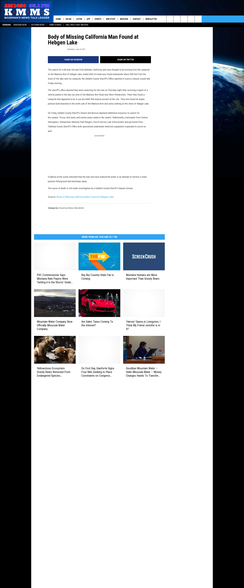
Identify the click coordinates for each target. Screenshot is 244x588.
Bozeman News (38, 25)
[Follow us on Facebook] (184, 19)
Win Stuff (110, 19)
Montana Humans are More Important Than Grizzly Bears (142, 276)
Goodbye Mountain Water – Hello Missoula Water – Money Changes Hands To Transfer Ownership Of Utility (144, 371)
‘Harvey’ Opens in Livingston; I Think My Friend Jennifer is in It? (143, 325)
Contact (137, 19)
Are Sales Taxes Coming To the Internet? (97, 323)
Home (58, 19)
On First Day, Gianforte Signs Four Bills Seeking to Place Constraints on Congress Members (97, 371)
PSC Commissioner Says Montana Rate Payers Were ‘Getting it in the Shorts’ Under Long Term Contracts (54, 278)
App (88, 19)
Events (98, 19)
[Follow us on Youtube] (198, 19)
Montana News (20, 25)
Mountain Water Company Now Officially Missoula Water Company (54, 325)
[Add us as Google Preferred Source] (177, 19)
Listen (79, 19)
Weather (124, 19)
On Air (68, 19)
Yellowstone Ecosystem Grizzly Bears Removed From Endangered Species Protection (53, 371)
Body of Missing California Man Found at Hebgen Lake (85, 196)
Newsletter (151, 19)
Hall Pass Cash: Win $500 (77, 25)
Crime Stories (55, 25)
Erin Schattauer (59, 49)
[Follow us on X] (191, 19)
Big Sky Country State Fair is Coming (97, 276)
